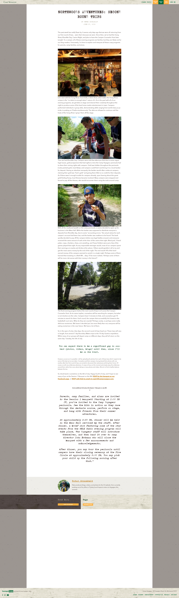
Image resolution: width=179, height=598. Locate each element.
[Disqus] (89, 526)
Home (135, 594)
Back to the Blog (68, 504)
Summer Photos (146, 2)
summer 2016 (88, 504)
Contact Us (159, 594)
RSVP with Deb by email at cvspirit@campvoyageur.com (92, 379)
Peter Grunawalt (82, 481)
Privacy (167, 594)
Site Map (174, 594)
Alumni (140, 594)
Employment (149, 594)
